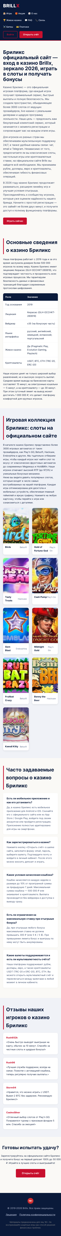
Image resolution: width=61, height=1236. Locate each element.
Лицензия (11, 1214)
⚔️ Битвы (8, 26)
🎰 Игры (7, 13)
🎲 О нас (32, 13)
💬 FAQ (28, 20)
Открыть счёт (31, 34)
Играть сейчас (15, 221)
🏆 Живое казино (12, 20)
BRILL (11, 5)
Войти (10, 34)
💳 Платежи (22, 26)
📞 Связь (40, 20)
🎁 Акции (20, 13)
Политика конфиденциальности (37, 1214)
